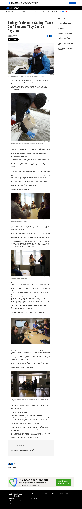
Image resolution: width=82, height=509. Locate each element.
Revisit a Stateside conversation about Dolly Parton (65, 49)
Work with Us (32, 496)
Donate (72, 3)
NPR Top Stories (14, 459)
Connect (42, 11)
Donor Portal (65, 2)
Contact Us (32, 493)
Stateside (13, 11)
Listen (35, 11)
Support (48, 11)
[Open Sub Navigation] (9, 11)
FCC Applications (63, 496)
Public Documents (33, 498)
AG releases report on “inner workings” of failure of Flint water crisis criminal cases (66, 43)
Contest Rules (47, 496)
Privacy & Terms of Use (64, 493)
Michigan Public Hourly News (50, 493)
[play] (8, 8)
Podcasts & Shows (21, 11)
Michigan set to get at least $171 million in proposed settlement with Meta (66, 22)
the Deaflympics (42, 231)
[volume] (11, 8)
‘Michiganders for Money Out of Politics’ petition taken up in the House (66, 37)
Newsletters (55, 11)
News (7, 11)
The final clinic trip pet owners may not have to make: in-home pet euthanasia (66, 32)
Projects (30, 11)
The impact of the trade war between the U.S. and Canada (66, 27)
